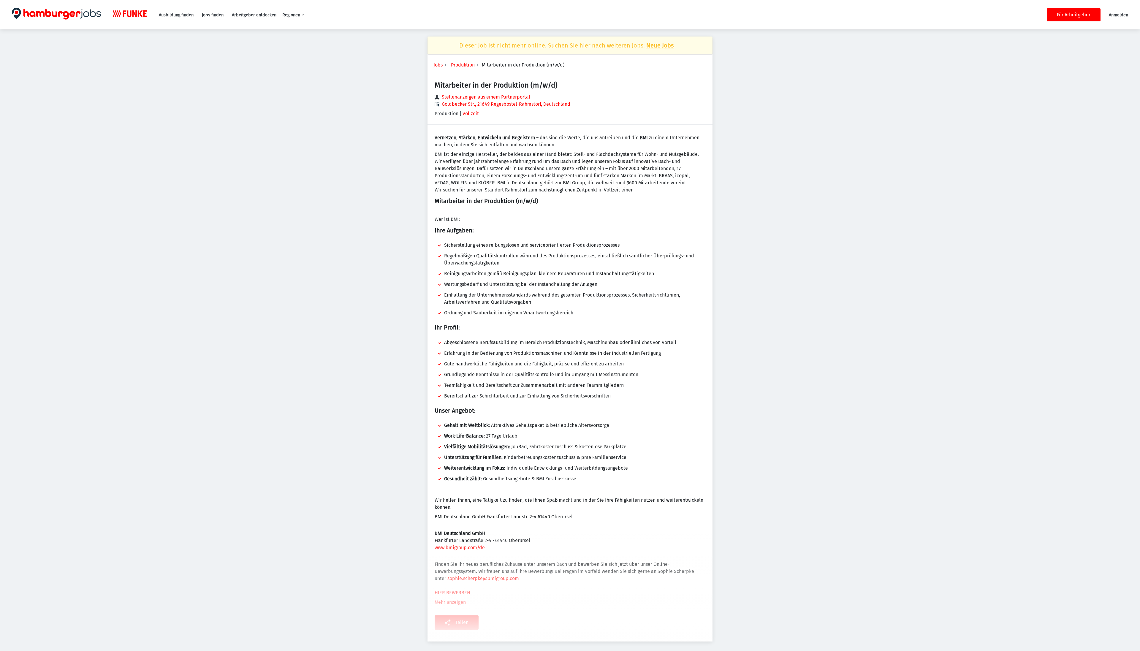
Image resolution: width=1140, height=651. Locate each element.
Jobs (438, 65)
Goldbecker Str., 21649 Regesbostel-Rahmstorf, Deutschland (506, 104)
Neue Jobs (660, 45)
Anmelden (1118, 15)
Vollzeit (471, 113)
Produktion (463, 65)
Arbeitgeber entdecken (254, 15)
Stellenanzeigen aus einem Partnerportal (486, 97)
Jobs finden (213, 15)
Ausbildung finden (176, 15)
